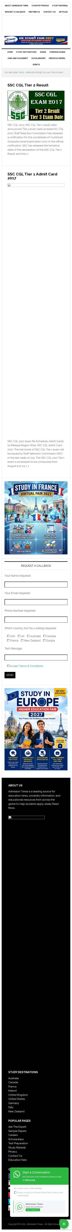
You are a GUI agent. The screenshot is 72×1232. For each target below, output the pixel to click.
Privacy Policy (40, 1192)
